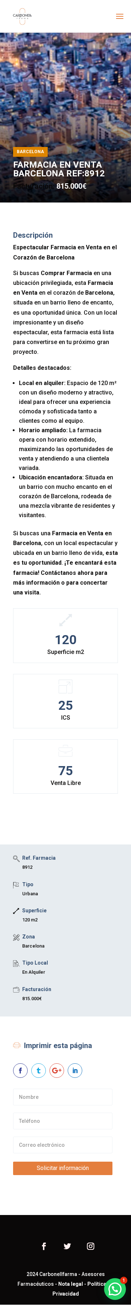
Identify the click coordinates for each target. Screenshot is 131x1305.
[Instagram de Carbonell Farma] (90, 1247)
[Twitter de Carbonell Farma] (67, 1247)
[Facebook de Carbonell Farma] (44, 1247)
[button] (115, 1289)
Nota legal (70, 1284)
